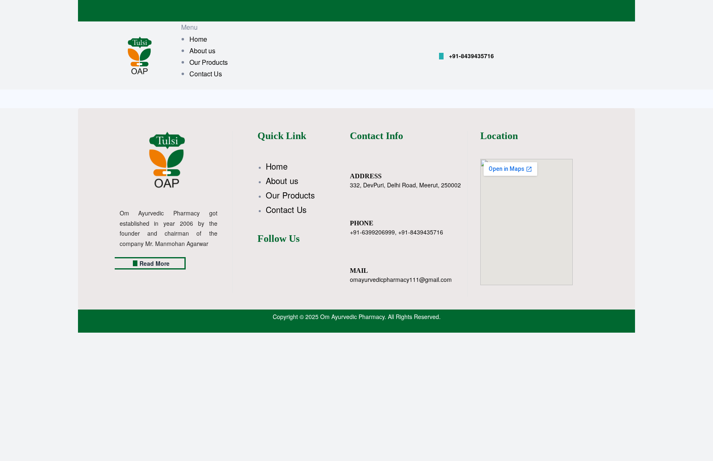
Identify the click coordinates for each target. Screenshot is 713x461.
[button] (466, 56)
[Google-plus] (238, 257)
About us (282, 181)
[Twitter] (228, 257)
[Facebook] (218, 257)
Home (277, 166)
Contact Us (286, 209)
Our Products (290, 195)
